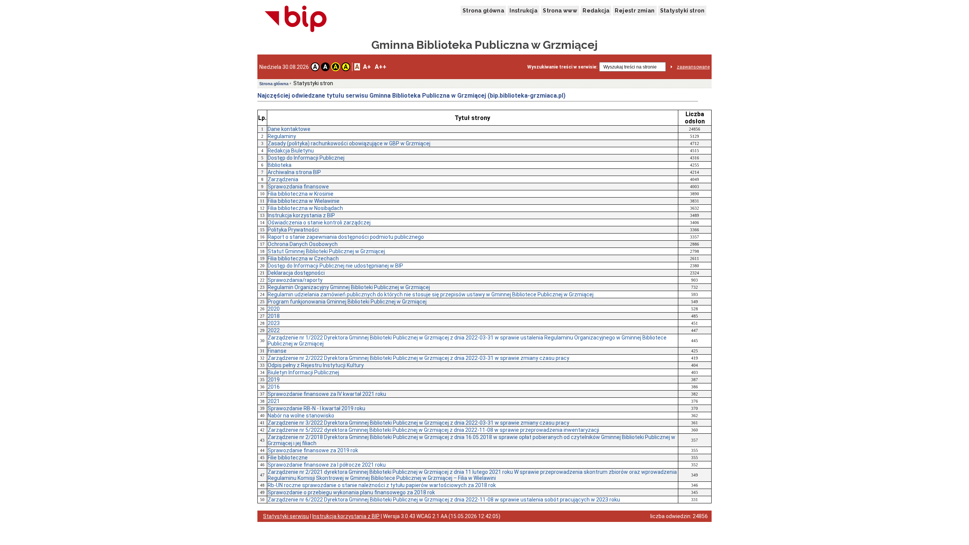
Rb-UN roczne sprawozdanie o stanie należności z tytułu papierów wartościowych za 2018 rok (382, 485)
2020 (274, 309)
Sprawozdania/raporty (295, 280)
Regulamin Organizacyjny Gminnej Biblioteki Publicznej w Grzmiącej (349, 287)
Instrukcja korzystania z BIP (301, 215)
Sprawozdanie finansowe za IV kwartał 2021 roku (327, 394)
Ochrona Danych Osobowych (303, 244)
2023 (274, 323)
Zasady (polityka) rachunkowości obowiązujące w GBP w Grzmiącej (349, 143)
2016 (274, 387)
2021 (274, 401)
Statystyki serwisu (286, 516)
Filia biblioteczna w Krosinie (300, 194)
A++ (380, 66)
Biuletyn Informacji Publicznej (303, 372)
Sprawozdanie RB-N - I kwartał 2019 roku (316, 408)
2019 (274, 380)
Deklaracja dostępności (296, 273)
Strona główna (483, 11)
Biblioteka (279, 165)
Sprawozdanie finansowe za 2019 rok (313, 450)
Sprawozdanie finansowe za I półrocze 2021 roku (327, 465)
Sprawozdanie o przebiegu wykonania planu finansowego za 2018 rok (351, 492)
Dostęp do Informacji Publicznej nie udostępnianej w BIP (335, 266)
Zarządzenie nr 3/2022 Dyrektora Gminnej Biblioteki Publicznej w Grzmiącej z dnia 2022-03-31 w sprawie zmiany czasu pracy (418, 423)
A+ (367, 66)
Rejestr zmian (634, 11)
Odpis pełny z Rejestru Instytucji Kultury (316, 365)
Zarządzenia (283, 179)
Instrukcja (523, 11)
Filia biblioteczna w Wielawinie (304, 201)
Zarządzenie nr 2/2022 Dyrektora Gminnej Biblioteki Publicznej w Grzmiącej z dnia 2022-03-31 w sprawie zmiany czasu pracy (418, 358)
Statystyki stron (682, 11)
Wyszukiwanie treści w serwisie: (562, 67)
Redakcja (596, 11)
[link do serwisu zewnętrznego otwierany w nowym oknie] (296, 19)
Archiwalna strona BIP (294, 172)
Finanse (277, 351)
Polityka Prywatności (293, 230)
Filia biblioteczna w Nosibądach (305, 208)
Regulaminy (282, 136)
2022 (274, 330)
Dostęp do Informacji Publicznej (306, 158)
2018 (274, 316)
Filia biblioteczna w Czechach (303, 258)
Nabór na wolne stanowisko (301, 416)
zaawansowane (693, 67)
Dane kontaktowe (289, 129)
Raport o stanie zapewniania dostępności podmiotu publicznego (346, 237)
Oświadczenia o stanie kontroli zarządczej (319, 223)
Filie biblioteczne (288, 458)
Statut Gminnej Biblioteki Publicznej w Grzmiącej (326, 251)
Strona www (560, 11)
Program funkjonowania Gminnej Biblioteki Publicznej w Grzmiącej (347, 302)
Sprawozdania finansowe (298, 187)
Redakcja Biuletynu (291, 151)
